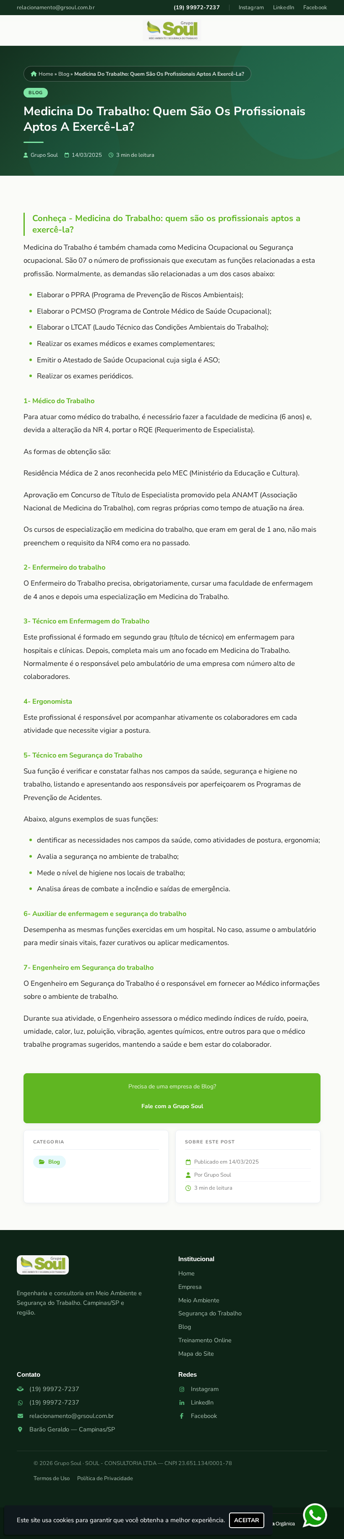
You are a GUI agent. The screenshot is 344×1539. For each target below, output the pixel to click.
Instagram (251, 7)
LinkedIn (283, 7)
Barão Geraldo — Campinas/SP (72, 1429)
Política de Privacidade (105, 1478)
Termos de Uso (52, 1478)
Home (186, 1273)
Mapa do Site (196, 1353)
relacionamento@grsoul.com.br (56, 7)
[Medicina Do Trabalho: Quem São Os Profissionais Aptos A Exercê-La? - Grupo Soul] (172, 30)
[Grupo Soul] (43, 1268)
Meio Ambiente (198, 1300)
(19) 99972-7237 (197, 7)
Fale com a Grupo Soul (172, 1106)
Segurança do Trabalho (210, 1313)
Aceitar (246, 1520)
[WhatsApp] (316, 1515)
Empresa (190, 1287)
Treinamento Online (205, 1340)
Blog (184, 1327)
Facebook (315, 7)
